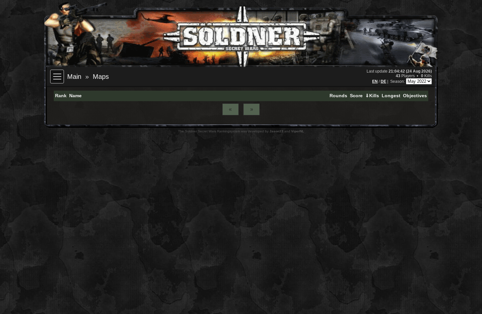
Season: (398, 81)
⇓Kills (372, 95)
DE (383, 81)
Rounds (338, 95)
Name (75, 95)
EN (375, 81)
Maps (101, 76)
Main (74, 76)
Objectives (415, 95)
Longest (391, 95)
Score (356, 95)
